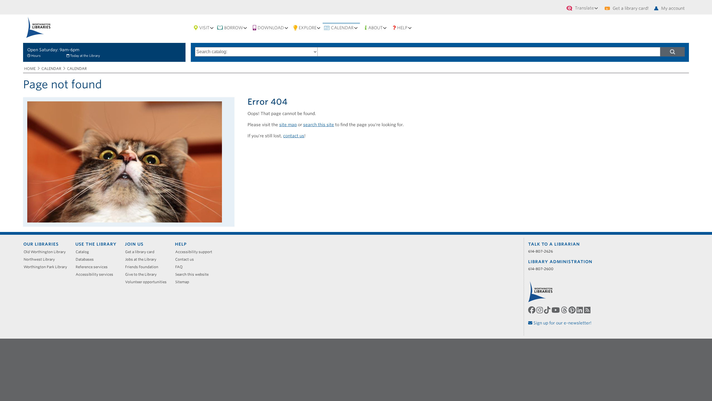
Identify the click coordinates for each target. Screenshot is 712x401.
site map (288, 124)
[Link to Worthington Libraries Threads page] (564, 310)
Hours (36, 56)
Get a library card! (631, 8)
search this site (318, 124)
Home (30, 69)
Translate (584, 8)
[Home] (38, 27)
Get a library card (141, 252)
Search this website (194, 274)
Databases (87, 259)
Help (402, 27)
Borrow (233, 27)
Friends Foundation (143, 267)
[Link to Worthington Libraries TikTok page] (548, 310)
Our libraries (41, 244)
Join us (134, 244)
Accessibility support (195, 252)
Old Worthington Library (47, 252)
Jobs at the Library (142, 259)
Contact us (186, 259)
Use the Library (96, 244)
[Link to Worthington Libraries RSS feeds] (588, 310)
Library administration (560, 261)
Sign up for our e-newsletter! (562, 323)
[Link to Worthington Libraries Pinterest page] (572, 310)
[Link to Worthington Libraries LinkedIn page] (580, 310)
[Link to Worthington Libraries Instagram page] (540, 310)
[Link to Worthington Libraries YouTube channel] (556, 310)
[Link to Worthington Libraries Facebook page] (532, 310)
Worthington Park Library (47, 267)
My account (673, 8)
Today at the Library (85, 56)
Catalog (84, 252)
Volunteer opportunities (148, 282)
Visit (204, 27)
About (375, 27)
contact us (293, 135)
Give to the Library (143, 274)
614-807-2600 (540, 269)
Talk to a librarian (554, 244)
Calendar (342, 27)
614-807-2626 (540, 251)
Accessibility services (96, 274)
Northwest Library (41, 259)
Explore (308, 27)
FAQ (181, 267)
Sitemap (184, 282)
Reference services (94, 267)
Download (271, 27)
